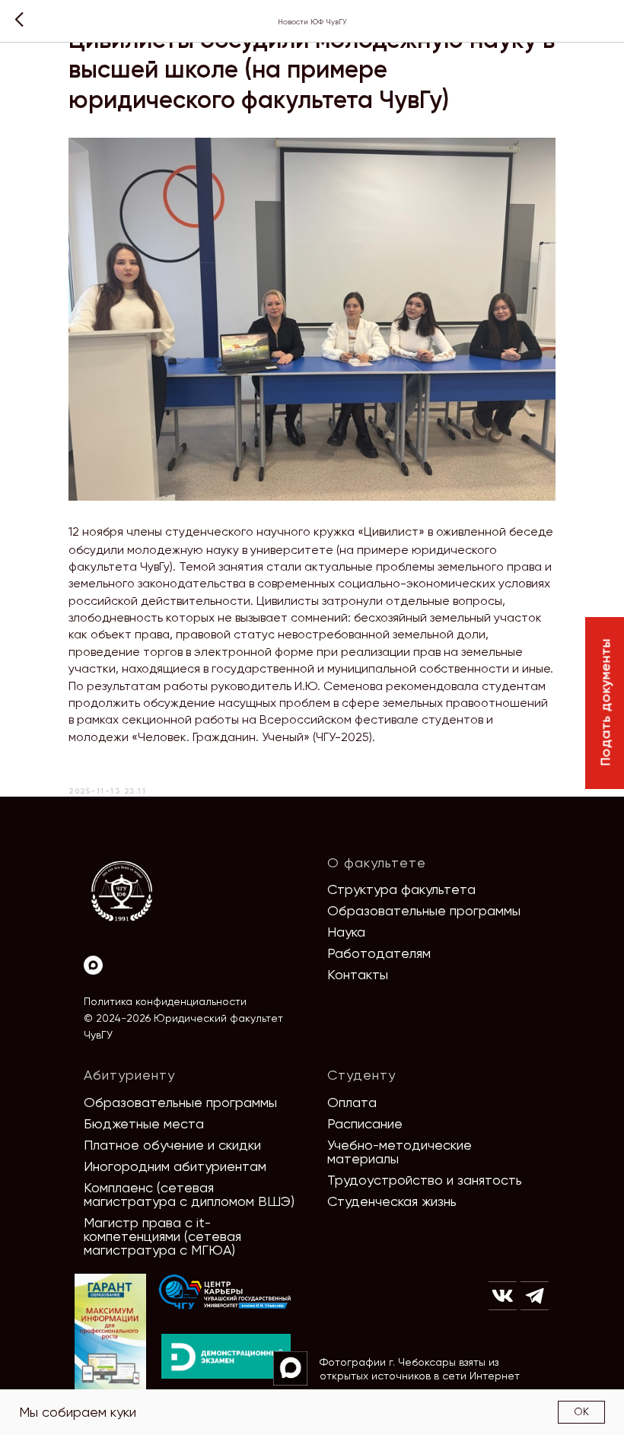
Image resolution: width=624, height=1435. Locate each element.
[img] (225, 1292)
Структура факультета (401, 889)
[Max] (93, 965)
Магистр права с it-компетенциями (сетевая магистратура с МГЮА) (162, 1236)
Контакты (357, 974)
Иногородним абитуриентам (175, 1166)
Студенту (361, 1075)
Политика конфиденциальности (165, 1001)
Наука (346, 932)
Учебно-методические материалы (399, 1151)
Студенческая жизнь (392, 1201)
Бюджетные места (144, 1123)
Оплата (352, 1102)
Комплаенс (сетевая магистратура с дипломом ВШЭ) (189, 1194)
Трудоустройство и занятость (424, 1180)
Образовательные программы (424, 910)
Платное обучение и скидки (172, 1145)
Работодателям (379, 953)
